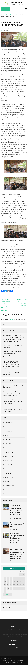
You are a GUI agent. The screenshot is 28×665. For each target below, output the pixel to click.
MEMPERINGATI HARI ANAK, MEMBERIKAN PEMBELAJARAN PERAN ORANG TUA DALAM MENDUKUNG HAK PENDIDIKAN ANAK (12, 364)
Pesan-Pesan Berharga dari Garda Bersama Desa (17, 524)
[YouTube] (9, 608)
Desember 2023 (9, 431)
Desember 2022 (9, 452)
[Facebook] (3, 608)
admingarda (6, 30)
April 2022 (7, 469)
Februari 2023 (8, 443)
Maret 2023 (8, 439)
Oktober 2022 (8, 460)
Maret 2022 (8, 473)
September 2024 (9, 422)
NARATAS (16, 2)
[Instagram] (6, 608)
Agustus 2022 (8, 464)
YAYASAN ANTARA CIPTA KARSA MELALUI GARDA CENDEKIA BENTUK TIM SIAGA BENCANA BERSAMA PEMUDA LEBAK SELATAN (17, 511)
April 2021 (7, 494)
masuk (11, 319)
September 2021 (9, 485)
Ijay (4, 386)
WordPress (20, 662)
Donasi (5, 9)
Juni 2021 (7, 490)
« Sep (7, 594)
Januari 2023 (8, 448)
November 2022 (9, 456)
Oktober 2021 (8, 481)
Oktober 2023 (8, 435)
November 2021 (9, 477)
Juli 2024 (7, 427)
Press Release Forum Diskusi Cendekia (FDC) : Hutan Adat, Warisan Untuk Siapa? (13, 393)
